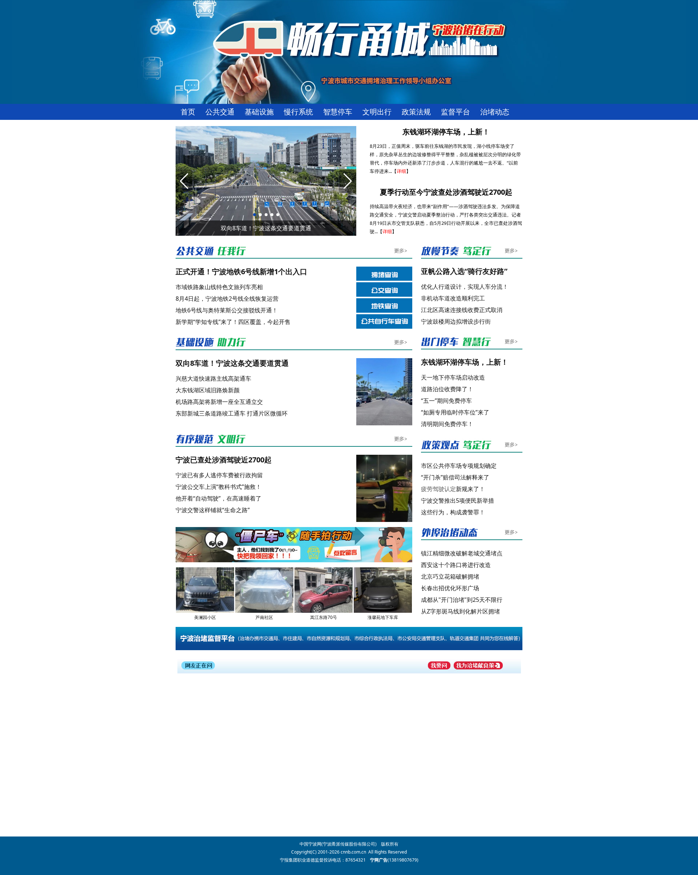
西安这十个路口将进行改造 (456, 565)
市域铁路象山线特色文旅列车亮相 (219, 287)
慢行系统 (298, 112)
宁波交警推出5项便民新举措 (457, 501)
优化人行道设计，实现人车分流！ (464, 287)
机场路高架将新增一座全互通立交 (219, 402)
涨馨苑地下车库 (383, 617)
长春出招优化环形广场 (450, 588)
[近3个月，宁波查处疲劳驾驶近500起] (385, 520)
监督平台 (455, 112)
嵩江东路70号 (323, 617)
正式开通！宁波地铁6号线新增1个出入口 (241, 271)
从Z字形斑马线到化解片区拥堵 (460, 611)
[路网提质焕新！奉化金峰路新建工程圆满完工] (385, 424)
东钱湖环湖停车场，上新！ (446, 132)
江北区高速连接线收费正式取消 (462, 310)
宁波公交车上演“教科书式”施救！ (218, 487)
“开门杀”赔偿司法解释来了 (455, 477)
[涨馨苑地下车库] (383, 611)
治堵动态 (494, 112)
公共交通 (219, 112)
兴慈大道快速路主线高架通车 (213, 378)
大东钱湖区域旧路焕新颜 (208, 390)
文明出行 (377, 112)
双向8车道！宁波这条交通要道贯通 (232, 363)
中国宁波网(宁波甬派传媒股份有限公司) (338, 844)
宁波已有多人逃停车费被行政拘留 (219, 475)
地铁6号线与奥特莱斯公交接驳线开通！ (227, 310)
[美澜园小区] (205, 611)
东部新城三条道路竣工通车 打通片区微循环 (232, 413)
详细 (401, 171)
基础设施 (259, 112)
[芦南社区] (264, 611)
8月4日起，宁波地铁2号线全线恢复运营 (227, 299)
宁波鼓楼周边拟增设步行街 (456, 321)
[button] (254, 214)
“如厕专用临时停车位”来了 (455, 412)
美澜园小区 (205, 617)
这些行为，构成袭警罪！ (453, 512)
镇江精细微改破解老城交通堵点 (461, 553)
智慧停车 (337, 112)
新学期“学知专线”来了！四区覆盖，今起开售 (233, 322)
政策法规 (416, 112)
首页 (188, 112)
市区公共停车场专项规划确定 (459, 466)
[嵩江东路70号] (323, 611)
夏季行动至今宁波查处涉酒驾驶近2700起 (446, 192)
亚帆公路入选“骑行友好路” (464, 271)
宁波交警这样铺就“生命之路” (213, 510)
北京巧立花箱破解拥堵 (450, 576)
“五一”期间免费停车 (446, 401)
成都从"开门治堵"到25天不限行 (461, 600)
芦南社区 (264, 617)
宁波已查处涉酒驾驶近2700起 (224, 460)
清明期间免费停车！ (447, 424)
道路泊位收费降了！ (447, 389)
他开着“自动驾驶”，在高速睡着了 (218, 498)
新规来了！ (453, 489)
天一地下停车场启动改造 (453, 377)
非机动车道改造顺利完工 (453, 298)
